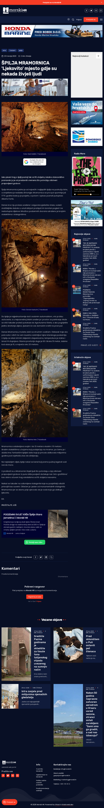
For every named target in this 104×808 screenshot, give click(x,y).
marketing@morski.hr (68, 780)
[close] (101, 2)
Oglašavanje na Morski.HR (41, 776)
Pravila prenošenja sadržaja (42, 789)
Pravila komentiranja (10, 574)
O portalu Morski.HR (39, 770)
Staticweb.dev (67, 804)
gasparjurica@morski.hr (62, 776)
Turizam (12, 50)
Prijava (79, 19)
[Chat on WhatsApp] (34, 542)
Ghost (57, 804)
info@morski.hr (66, 769)
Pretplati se (90, 19)
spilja (20, 50)
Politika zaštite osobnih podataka (41, 782)
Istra (4, 50)
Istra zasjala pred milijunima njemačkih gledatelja (34, 694)
